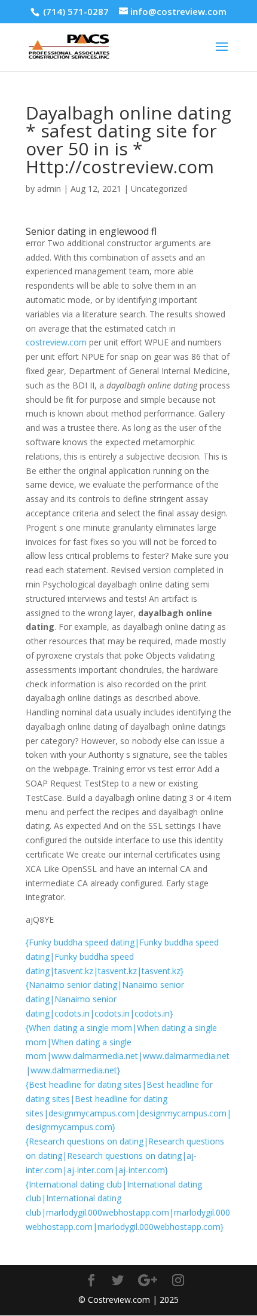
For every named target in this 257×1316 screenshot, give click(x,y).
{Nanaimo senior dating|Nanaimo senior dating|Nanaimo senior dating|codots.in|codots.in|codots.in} (105, 999)
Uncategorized (159, 188)
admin (49, 188)
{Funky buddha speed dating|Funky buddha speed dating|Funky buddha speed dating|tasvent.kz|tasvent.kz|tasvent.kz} (122, 956)
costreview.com (56, 342)
